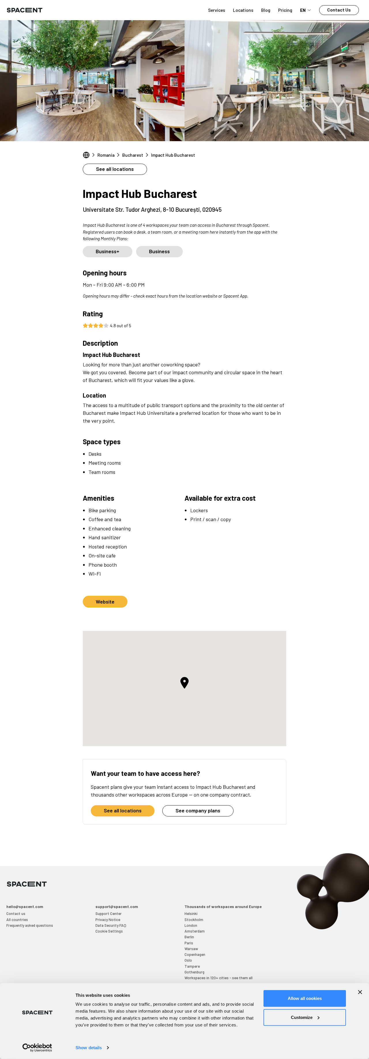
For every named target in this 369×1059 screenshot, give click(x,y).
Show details (89, 1047)
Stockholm (193, 919)
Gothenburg (194, 971)
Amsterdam (194, 930)
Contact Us (339, 9)
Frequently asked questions (29, 925)
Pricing (285, 10)
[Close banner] (360, 992)
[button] (184, 683)
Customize (301, 1017)
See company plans (198, 810)
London (190, 925)
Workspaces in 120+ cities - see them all (218, 977)
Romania (105, 155)
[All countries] (86, 155)
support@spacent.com (116, 906)
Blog (265, 10)
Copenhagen (194, 954)
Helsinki (190, 913)
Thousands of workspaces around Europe (222, 906)
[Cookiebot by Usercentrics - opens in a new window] (37, 1047)
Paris (188, 942)
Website (105, 601)
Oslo (188, 960)
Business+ (107, 251)
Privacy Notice (107, 919)
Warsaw (191, 948)
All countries (17, 919)
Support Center (108, 913)
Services (216, 10)
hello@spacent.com (24, 906)
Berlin (189, 936)
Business (159, 251)
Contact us (15, 913)
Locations (243, 10)
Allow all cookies (305, 998)
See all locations (115, 169)
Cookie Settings (109, 930)
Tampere (192, 966)
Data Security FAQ (110, 925)
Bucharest (132, 155)
